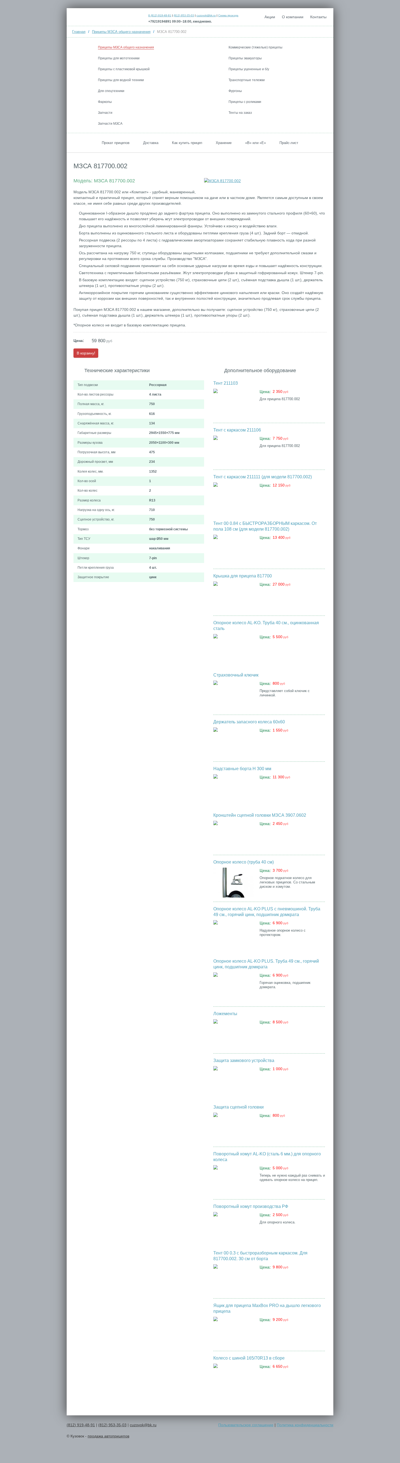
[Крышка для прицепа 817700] (233, 596)
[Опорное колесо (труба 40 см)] (233, 883)
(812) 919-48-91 (81, 1425)
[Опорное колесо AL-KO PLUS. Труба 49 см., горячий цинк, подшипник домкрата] (233, 987)
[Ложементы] (233, 1034)
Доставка (150, 143)
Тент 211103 (225, 383)
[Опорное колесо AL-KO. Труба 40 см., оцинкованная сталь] (233, 649)
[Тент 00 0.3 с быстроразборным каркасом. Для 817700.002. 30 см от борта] (233, 1279)
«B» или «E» (255, 143)
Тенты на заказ (240, 113)
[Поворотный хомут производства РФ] (233, 1227)
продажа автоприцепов (108, 1436)
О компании (292, 17)
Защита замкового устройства (243, 1060)
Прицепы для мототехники (119, 58)
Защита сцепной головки (238, 1107)
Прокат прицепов (116, 143)
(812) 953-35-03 (184, 15)
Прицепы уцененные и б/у (249, 69)
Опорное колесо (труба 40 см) (243, 862)
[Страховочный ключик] (233, 696)
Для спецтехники (111, 91)
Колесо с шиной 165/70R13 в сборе (249, 1358)
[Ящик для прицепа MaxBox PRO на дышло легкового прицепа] (233, 1332)
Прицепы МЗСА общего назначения (126, 47)
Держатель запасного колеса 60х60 (249, 722)
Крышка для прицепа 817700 (242, 576)
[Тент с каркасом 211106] (233, 451)
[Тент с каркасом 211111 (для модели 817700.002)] (233, 497)
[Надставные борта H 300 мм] (233, 789)
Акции (269, 17)
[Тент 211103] (233, 404)
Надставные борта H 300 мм (242, 768)
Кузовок (106, 16)
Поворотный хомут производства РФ (250, 1206)
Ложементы (225, 1013)
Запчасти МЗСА (110, 124)
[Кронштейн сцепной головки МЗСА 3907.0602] (233, 836)
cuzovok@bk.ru (206, 15)
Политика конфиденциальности (305, 1425)
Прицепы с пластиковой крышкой (124, 69)
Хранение (224, 143)
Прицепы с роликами (245, 102)
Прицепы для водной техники (121, 80)
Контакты (318, 17)
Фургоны (235, 91)
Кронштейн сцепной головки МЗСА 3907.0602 (259, 815)
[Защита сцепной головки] (233, 1128)
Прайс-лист (288, 143)
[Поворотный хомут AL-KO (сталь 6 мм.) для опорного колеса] (233, 1180)
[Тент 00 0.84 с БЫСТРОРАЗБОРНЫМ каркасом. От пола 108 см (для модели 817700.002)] (233, 550)
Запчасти (105, 113)
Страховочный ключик (236, 675)
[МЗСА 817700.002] (222, 181)
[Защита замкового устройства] (233, 1081)
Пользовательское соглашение (245, 1425)
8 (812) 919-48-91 (159, 15)
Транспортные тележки (247, 80)
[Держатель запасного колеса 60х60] (233, 742)
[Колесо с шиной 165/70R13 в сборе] (233, 1379)
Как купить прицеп (187, 143)
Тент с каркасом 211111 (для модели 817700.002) (262, 477)
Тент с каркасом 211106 (237, 430)
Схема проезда (228, 15)
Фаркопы (105, 102)
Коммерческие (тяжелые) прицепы (255, 47)
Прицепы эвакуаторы (245, 58)
